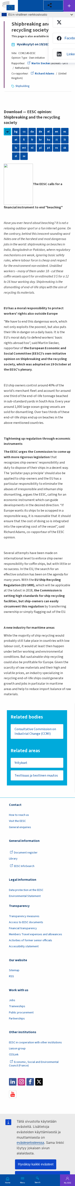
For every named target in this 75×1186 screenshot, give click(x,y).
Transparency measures (24, 916)
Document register (26, 853)
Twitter (39, 1082)
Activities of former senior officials (30, 940)
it (57, 140)
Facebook (30, 1082)
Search (37, 1182)
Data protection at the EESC (26, 890)
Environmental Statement (25, 896)
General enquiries (20, 827)
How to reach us (19, 815)
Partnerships (17, 1019)
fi (24, 140)
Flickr (56, 1082)
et (16, 140)
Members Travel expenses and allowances (35, 934)
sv (24, 156)
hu (48, 140)
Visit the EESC (17, 821)
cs (24, 132)
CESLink (14, 1054)
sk (64, 148)
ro (56, 148)
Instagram (21, 1082)
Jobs (12, 1000)
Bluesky (47, 1082)
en (56, 132)
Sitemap (14, 970)
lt (65, 140)
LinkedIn (12, 1082)
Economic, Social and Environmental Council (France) (34, 1064)
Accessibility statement (24, 946)
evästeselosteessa (30, 1142)
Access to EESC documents (26, 922)
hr (40, 140)
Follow (69, 6)
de (40, 132)
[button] (53, 5)
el (48, 132)
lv (16, 148)
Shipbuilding (22, 86)
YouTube (12, 1094)
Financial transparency (23, 928)
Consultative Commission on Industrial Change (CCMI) (35, 731)
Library (13, 859)
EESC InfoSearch (24, 866)
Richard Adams (44, 73)
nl (32, 148)
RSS (11, 976)
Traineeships (17, 1006)
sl (16, 156)
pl (40, 148)
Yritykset (21, 763)
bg (16, 132)
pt (48, 148)
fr (32, 140)
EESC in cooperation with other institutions (35, 1042)
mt (24, 148)
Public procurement (21, 1012)
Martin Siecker (40, 63)
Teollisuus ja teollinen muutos (36, 775)
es (64, 132)
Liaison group (17, 1048)
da (32, 132)
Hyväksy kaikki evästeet (35, 1164)
